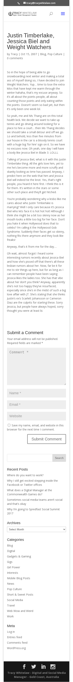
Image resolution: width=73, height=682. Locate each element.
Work (10, 616)
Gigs (9, 562)
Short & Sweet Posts (20, 594)
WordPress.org (16, 648)
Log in (11, 632)
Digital (11, 551)
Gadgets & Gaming (19, 556)
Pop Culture (54, 54)
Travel (11, 605)
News (10, 583)
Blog (43, 54)
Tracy (14, 54)
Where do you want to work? (25, 475)
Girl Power (13, 567)
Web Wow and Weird (20, 611)
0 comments (15, 58)
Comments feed (17, 642)
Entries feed (14, 637)
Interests (12, 573)
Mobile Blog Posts (18, 578)
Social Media (15, 600)
